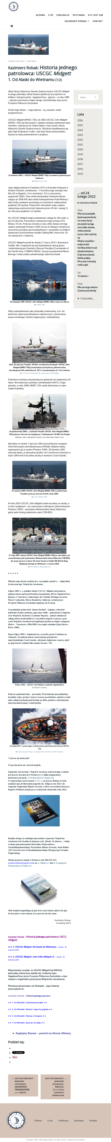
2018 (80, 159)
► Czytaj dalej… (85, 298)
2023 (80, 134)
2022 (80, 139)
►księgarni (61, 863)
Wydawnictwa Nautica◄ (19, 866)
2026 (80, 120)
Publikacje (62, 15)
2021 (80, 144)
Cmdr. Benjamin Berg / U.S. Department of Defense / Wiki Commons (40, 752)
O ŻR (50, 15)
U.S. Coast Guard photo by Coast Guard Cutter (40, 373)
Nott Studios (81, 1140)
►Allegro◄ (43, 863)
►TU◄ (38, 781)
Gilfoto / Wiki (41, 304)
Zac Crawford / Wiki (40, 497)
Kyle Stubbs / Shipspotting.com (40, 567)
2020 (80, 149)
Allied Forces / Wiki (40, 181)
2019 (80, 154)
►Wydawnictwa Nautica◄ (40, 778)
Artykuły (32, 61)
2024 (80, 130)
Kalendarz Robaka (75, 21)
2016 (80, 168)
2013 (80, 173)
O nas (50, 1120)
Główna (40, 15)
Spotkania (79, 15)
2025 (80, 125)
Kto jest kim (95, 15)
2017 (80, 163)
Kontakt (98, 21)
